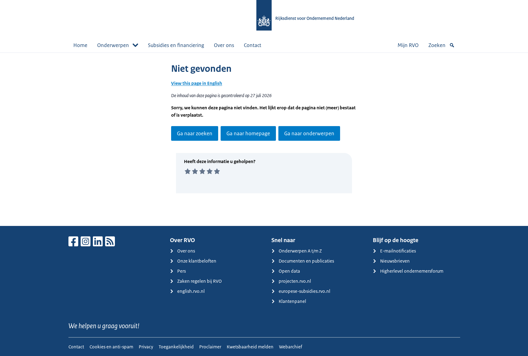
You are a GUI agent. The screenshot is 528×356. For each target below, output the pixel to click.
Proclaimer (210, 347)
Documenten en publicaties (306, 261)
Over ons (224, 45)
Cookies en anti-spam (111, 347)
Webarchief (290, 347)
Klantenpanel (292, 301)
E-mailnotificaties (398, 251)
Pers (181, 271)
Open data (289, 271)
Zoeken (437, 45)
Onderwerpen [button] (113, 45)
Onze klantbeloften (196, 261)
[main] (264, 139)
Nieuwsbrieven (395, 261)
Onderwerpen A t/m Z (300, 251)
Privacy (146, 347)
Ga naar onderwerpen (309, 133)
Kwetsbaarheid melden (250, 347)
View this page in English (196, 83)
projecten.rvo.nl (295, 281)
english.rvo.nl (191, 291)
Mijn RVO (408, 45)
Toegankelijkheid (176, 347)
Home (80, 45)
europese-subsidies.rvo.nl (304, 291)
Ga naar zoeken (194, 133)
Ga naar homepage (248, 133)
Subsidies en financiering (176, 45)
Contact (252, 45)
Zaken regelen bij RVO (199, 281)
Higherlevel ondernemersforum (411, 271)
